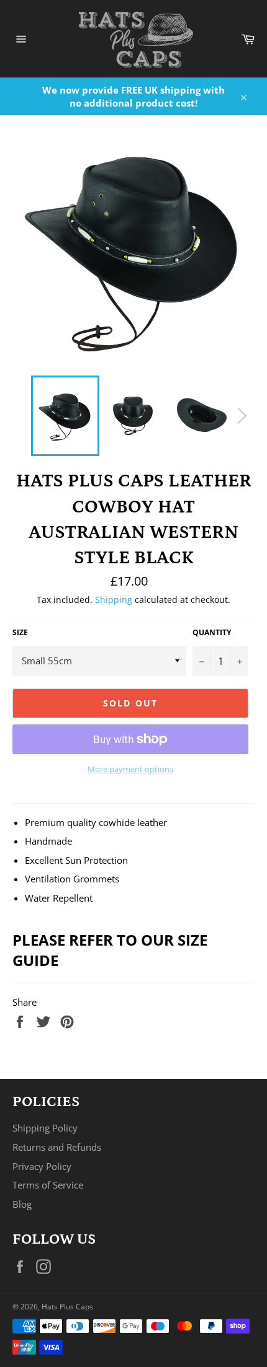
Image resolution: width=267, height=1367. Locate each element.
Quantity (211, 633)
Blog (22, 1204)
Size (20, 633)
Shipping (113, 599)
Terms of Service (47, 1185)
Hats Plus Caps (67, 1306)
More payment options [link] (130, 769)
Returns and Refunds (56, 1147)
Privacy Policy (41, 1166)
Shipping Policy (45, 1128)
